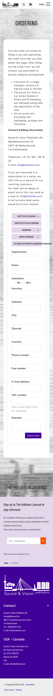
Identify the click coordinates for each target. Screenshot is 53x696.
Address (17, 301)
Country (16, 341)
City (14, 315)
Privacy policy (9, 690)
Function (17, 288)
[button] (48, 4)
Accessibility (29, 684)
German (26, 230)
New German (26, 237)
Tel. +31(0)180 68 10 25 (12, 626)
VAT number (19, 394)
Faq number (19, 368)
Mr (18, 282)
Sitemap (18, 690)
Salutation (18, 278)
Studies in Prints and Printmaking (27, 243)
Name (15, 265)
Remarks (17, 417)
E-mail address (20, 381)
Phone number (20, 355)
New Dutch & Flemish (26, 223)
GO (43, 540)
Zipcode (16, 328)
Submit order (33, 435)
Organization (19, 251)
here (27, 554)
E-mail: (14, 630)
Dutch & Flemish (26, 216)
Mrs (28, 282)
